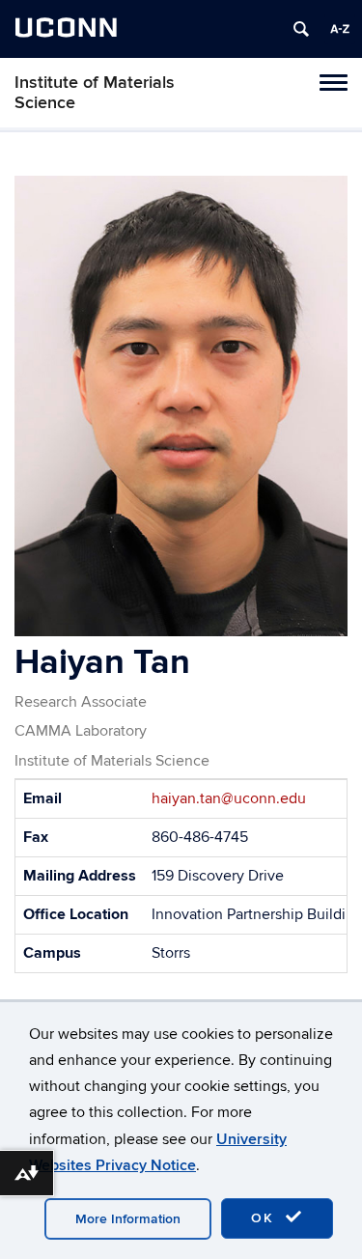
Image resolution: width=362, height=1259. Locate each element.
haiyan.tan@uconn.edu (229, 798)
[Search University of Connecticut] (301, 29)
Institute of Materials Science (94, 92)
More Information (128, 1219)
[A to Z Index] (339, 29)
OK (265, 1218)
